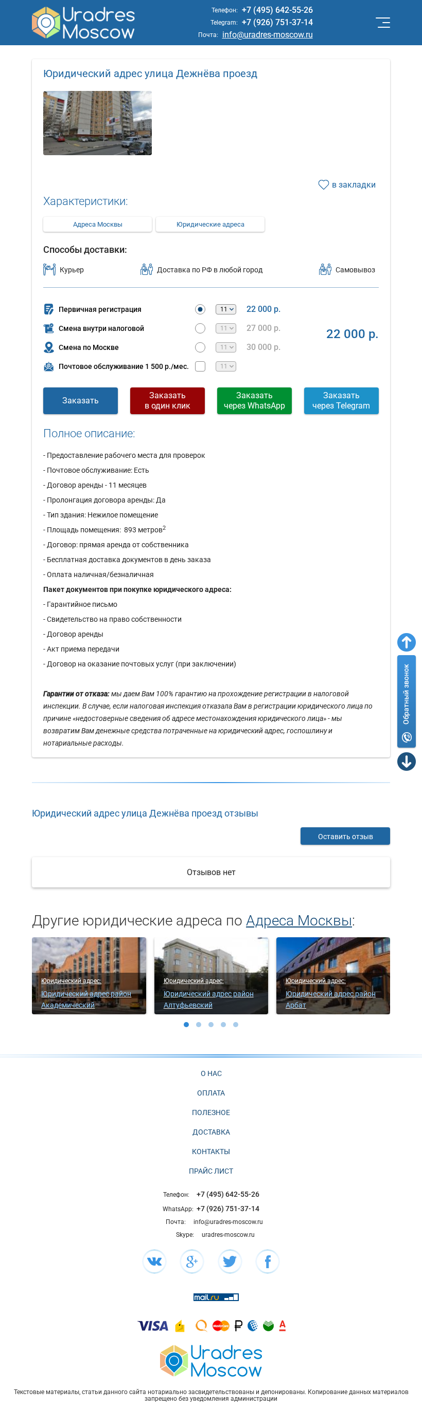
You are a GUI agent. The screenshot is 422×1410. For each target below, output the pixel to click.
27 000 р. (263, 328)
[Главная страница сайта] (211, 1360)
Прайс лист (211, 1171)
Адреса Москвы (97, 224)
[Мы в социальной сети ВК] (154, 1261)
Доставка (211, 1132)
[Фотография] (97, 145)
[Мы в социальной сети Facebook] (267, 1261)
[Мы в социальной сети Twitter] (230, 1261)
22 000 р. (263, 309)
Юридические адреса (210, 224)
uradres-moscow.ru (228, 1234)
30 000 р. (263, 347)
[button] (186, 1024)
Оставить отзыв (345, 836)
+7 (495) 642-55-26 (277, 10)
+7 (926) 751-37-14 (277, 22)
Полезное (211, 1112)
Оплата (211, 1093)
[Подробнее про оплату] (153, 1325)
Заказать (80, 400)
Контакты (211, 1151)
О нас (211, 1073)
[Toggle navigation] (382, 22)
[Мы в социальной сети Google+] (192, 1261)
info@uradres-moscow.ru (267, 35)
